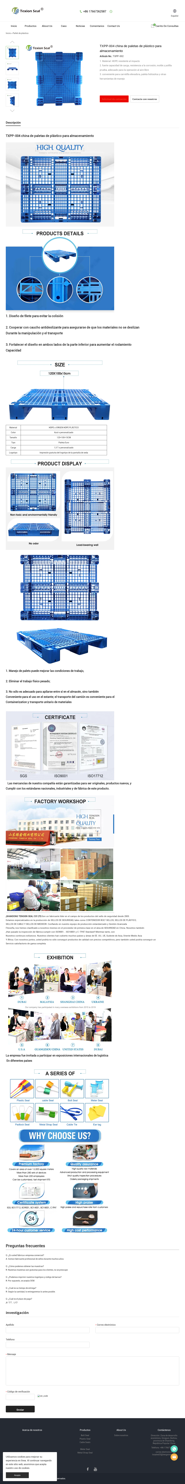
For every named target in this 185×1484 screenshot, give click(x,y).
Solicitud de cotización (114, 99)
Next (12, 111)
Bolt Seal (85, 1435)
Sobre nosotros (121, 1435)
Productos (30, 26)
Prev (12, 42)
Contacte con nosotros (144, 99)
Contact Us (113, 26)
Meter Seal (85, 1449)
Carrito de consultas (167, 26)
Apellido (10, 1324)
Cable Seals (85, 1442)
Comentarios (97, 26)
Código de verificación (18, 1391)
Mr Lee (174, 1457)
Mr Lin (174, 1449)
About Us (47, 26)
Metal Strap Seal (85, 1453)
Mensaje (11, 1354)
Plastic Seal (85, 1439)
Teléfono (10, 1339)
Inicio (14, 26)
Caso (64, 26)
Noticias (80, 26)
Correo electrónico (105, 1324)
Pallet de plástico (20, 33)
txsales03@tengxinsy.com (164, 1454)
